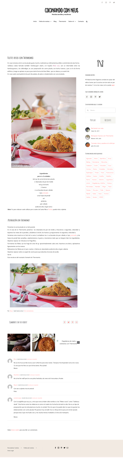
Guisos (95, 176)
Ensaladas (102, 169)
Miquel (15, 385)
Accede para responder (31, 359)
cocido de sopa (17, 398)
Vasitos (88, 197)
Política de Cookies (29, 448)
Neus (11, 311)
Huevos (94, 180)
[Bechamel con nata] (87, 128)
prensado (45, 193)
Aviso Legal (10, 451)
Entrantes (110, 169)
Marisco (109, 183)
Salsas (94, 194)
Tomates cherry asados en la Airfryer (103, 143)
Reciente (108, 120)
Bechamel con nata (97, 128)
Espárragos (89, 173)
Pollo (101, 190)
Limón (88, 183)
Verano (95, 197)
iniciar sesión (15, 430)
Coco (109, 166)
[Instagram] (91, 96)
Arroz (109, 158)
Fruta (102, 173)
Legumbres (109, 180)
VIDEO (101, 197)
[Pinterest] (95, 96)
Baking (88, 162)
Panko (50, 209)
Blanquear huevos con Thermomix (102, 136)
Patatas (88, 190)
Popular (93, 120)
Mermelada (89, 187)
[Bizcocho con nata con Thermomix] (43, 342)
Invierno (101, 180)
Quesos (108, 190)
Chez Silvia (16, 375)
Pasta (109, 187)
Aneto (96, 158)
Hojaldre (108, 176)
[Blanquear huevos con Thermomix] (87, 136)
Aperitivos (103, 158)
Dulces (95, 169)
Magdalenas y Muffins (98, 183)
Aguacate (89, 158)
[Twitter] (99, 96)
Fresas (97, 173)
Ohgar (104, 187)
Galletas (88, 176)
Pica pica (95, 190)
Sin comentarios (28, 311)
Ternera (106, 194)
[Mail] (67, 448)
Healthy (101, 176)
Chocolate (103, 166)
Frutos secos (109, 173)
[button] (86, 21)
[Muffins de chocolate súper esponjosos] (18, 342)
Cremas (88, 169)
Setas (100, 194)
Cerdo (96, 166)
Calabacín (89, 166)
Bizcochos (104, 162)
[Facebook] (87, 96)
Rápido (88, 194)
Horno (88, 180)
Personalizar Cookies (13, 448)
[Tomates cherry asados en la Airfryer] (87, 143)
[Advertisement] (61, 38)
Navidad (97, 187)
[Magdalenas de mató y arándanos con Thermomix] (68, 342)
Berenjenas (95, 162)
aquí (113, 85)
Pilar (15, 359)
